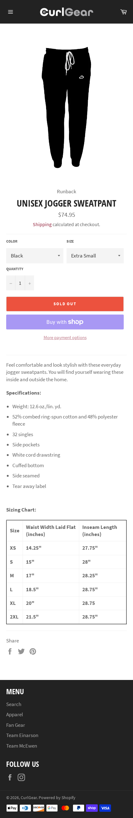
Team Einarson (22, 735)
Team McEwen (21, 745)
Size (70, 241)
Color (11, 241)
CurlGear (29, 797)
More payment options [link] (65, 337)
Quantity (14, 268)
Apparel (14, 714)
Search (13, 704)
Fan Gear (15, 725)
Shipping (42, 224)
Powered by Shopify (57, 797)
